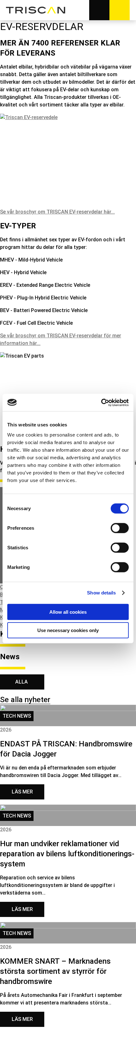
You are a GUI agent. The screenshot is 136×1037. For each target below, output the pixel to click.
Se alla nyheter (25, 699)
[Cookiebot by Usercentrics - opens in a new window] (101, 402)
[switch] (120, 528)
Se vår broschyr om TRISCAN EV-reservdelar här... (57, 212)
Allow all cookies (68, 611)
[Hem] (35, 10)
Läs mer (22, 792)
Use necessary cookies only (68, 630)
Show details (101, 592)
